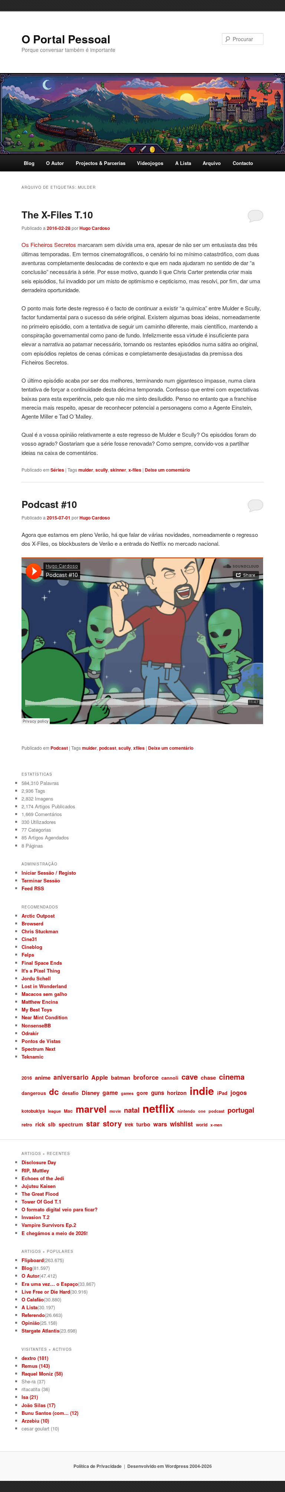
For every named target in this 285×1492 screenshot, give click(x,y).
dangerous (34, 1093)
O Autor (55, 162)
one (202, 1111)
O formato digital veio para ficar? (60, 1209)
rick (40, 1124)
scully (101, 469)
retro (27, 1124)
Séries (57, 469)
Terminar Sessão (41, 880)
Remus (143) (36, 1365)
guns (157, 1093)
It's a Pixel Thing (41, 970)
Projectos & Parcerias (100, 162)
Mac (68, 1111)
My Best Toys (37, 1009)
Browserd (32, 923)
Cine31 (29, 939)
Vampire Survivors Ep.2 (49, 1224)
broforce (145, 1077)
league (54, 1111)
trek (129, 1124)
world (201, 1124)
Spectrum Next (38, 1048)
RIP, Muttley (35, 1170)
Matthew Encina (40, 1001)
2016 (27, 1077)
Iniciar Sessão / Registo (49, 872)
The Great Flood (40, 1193)
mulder (85, 469)
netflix (158, 1108)
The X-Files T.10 (57, 214)
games (127, 1093)
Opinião (31, 1322)
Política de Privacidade (97, 1466)
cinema (232, 1076)
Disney (90, 1093)
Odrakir (30, 1033)
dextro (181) (35, 1357)
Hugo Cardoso (94, 228)
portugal (240, 1110)
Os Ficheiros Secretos (49, 244)
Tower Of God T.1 (41, 1201)
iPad (222, 1092)
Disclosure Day (39, 1162)
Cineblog (32, 946)
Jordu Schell (36, 978)
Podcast (59, 748)
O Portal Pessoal (66, 39)
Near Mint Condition (45, 1017)
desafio (70, 1093)
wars (160, 1124)
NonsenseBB (36, 1025)
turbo (143, 1124)
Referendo (33, 1314)
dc (54, 1091)
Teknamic (32, 1056)
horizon (177, 1092)
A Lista (183, 162)
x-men (216, 1125)
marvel (91, 1109)
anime (42, 1077)
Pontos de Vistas (41, 1040)
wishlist (181, 1123)
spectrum (71, 1124)
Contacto (243, 162)
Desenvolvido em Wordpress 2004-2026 (169, 1466)
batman (120, 1077)
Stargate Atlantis (40, 1330)
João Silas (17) (38, 1405)
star (93, 1123)
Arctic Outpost (38, 915)
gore (142, 1092)
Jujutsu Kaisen (39, 1185)
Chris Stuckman (40, 931)
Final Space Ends (42, 962)
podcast (107, 748)
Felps (28, 954)
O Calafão (33, 1299)
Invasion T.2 (35, 1217)
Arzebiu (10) (35, 1420)
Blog (29, 162)
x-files (134, 469)
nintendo (186, 1111)
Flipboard (33, 1260)
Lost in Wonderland (44, 986)
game (110, 1092)
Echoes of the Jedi (43, 1178)
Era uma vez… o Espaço (50, 1283)
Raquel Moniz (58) (42, 1373)
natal (132, 1110)
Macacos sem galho (44, 993)
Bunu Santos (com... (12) (50, 1412)
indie (202, 1090)
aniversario (70, 1077)
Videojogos (150, 162)
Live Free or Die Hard (46, 1291)
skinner (118, 469)
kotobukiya (33, 1111)
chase (208, 1077)
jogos (238, 1092)
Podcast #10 (49, 504)
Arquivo (212, 162)
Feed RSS (33, 888)
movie (115, 1111)
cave (189, 1076)
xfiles (139, 748)
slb (52, 1124)
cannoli (169, 1077)
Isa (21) (30, 1396)
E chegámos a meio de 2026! (55, 1233)
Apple (99, 1077)
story (112, 1123)
